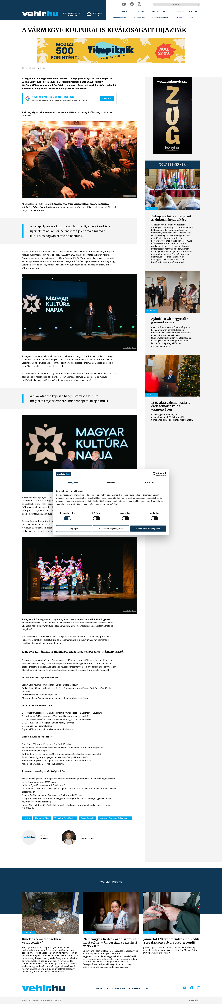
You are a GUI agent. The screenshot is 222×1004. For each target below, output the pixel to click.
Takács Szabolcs (87, 818)
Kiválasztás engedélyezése (111, 528)
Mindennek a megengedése (148, 528)
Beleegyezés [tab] (72, 482)
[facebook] (132, 4)
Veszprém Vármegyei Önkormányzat (115, 818)
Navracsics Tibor (42, 818)
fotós (82, 836)
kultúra (27, 818)
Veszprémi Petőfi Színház (64, 818)
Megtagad (74, 528)
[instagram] (139, 4)
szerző (42, 836)
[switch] (96, 518)
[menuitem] (113, 12)
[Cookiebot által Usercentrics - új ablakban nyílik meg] (155, 474)
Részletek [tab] (111, 482)
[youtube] (124, 4)
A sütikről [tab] (149, 482)
